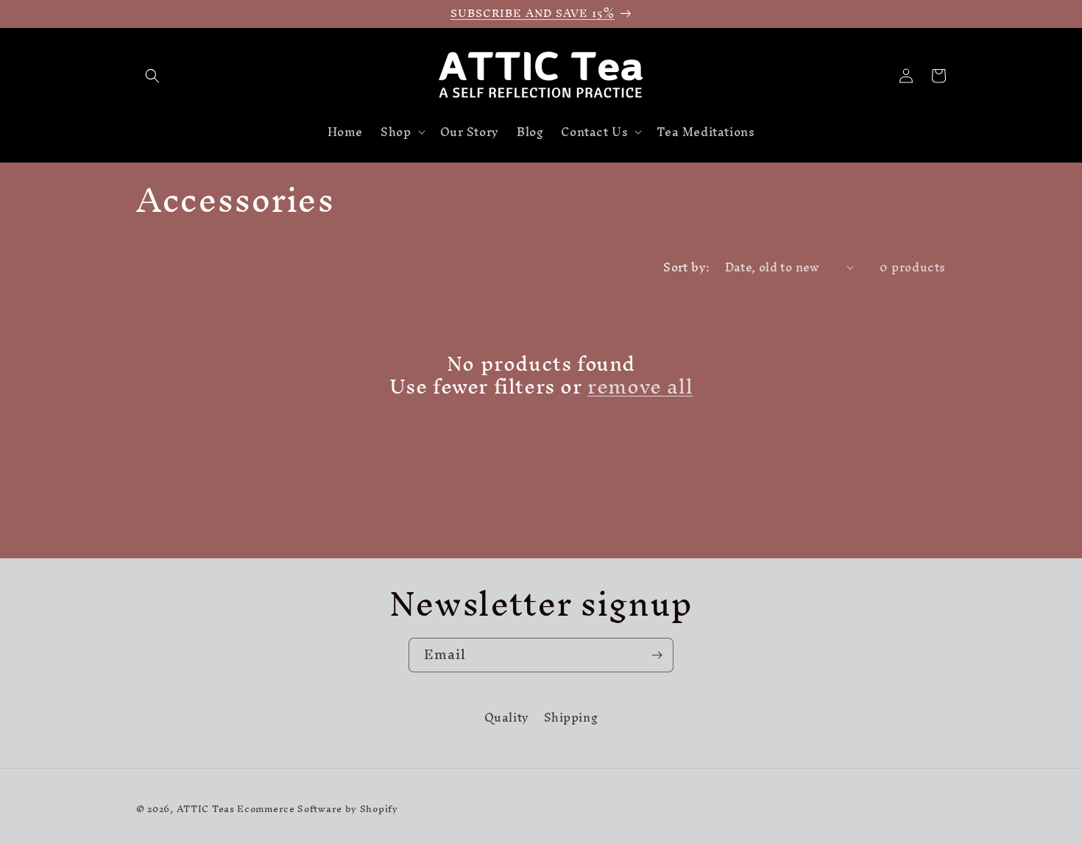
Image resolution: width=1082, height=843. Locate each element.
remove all (640, 386)
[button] (152, 76)
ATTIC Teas (206, 808)
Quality (506, 719)
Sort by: (686, 267)
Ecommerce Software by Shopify (317, 808)
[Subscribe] (656, 655)
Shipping (571, 717)
